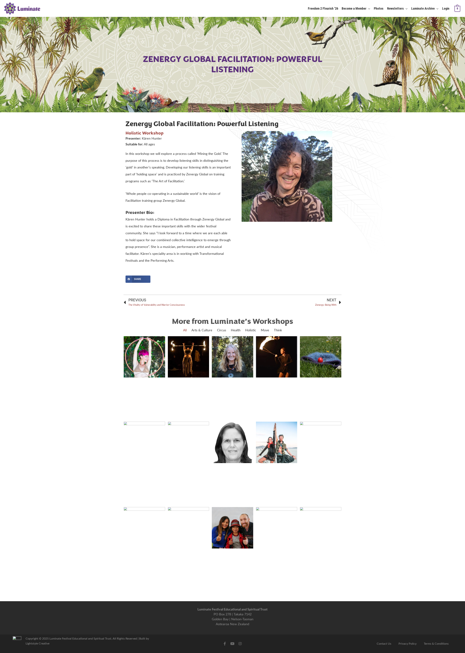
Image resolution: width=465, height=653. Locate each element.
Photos (378, 8)
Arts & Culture (201, 330)
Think (278, 330)
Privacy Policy (408, 643)
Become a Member (354, 8)
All (185, 330)
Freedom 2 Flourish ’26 (323, 8)
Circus (221, 330)
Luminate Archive (423, 8)
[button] (138, 279)
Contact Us (384, 643)
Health (235, 330)
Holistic (133, 133)
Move (265, 330)
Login (445, 8)
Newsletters (395, 8)
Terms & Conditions (436, 643)
